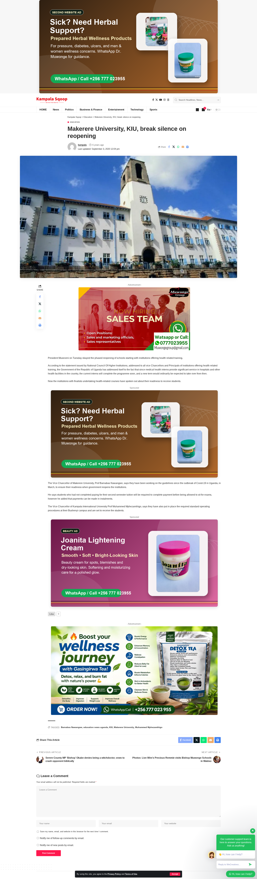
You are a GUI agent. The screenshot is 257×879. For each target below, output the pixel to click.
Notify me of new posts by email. (57, 845)
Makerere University (124, 727)
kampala (82, 145)
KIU (111, 727)
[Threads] (168, 100)
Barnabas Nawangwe (71, 727)
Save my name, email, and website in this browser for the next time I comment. (74, 831)
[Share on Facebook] (169, 146)
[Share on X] (173, 146)
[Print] (187, 146)
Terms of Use (131, 874)
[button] (175, 874)
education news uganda (95, 727)
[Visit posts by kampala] (72, 146)
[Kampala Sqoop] (51, 100)
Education (75, 122)
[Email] (183, 146)
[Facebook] (153, 100)
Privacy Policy (114, 874)
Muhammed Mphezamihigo (148, 727)
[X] (157, 100)
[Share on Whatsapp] (178, 146)
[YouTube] (161, 100)
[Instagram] (164, 100)
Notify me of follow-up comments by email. (62, 838)
